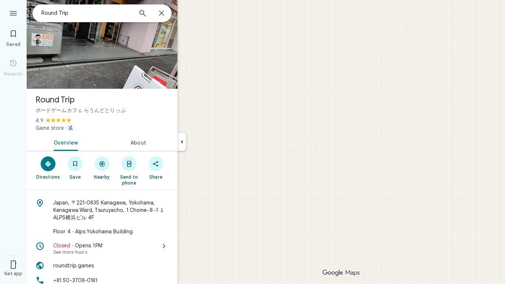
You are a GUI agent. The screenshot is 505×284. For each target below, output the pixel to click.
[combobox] (86, 13)
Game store (49, 128)
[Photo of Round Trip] (102, 44)
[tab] (64, 142)
